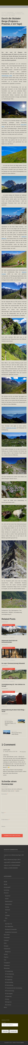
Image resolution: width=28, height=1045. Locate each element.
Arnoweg (7, 999)
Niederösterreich (8, 901)
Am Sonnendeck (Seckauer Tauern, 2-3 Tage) (10, 722)
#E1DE (5, 881)
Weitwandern (5, 15)
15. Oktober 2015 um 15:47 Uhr (10, 751)
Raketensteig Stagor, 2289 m (14, 859)
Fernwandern (7, 937)
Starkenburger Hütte (7, 75)
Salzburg (7, 907)
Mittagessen (8, 951)
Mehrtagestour (15, 610)
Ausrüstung (6, 890)
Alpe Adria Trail (8, 923)
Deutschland (6, 934)
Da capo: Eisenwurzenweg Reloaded (13, 663)
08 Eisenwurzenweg (7, 625)
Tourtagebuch (7, 962)
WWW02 (11, 612)
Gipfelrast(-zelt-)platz (11, 427)
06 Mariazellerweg (9, 985)
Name (3, 812)
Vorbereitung (6, 965)
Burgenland (7, 895)
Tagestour (6, 957)
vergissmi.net (10, 12)
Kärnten (7, 898)
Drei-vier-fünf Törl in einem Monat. (17, 733)
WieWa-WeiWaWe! (16, 862)
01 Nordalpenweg (9, 971)
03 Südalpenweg (8, 976)
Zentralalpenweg (18, 612)
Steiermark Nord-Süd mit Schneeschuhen (9, 641)
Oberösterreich (8, 904)
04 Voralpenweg (8, 979)
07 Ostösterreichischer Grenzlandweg (13, 988)
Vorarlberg (7, 915)
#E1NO (5, 884)
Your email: (4, 1022)
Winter (5, 1007)
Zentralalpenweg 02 (6, 614)
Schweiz (6, 954)
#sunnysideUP (7, 887)
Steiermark (7, 909)
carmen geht (6, 749)
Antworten (23, 751)
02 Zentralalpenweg (10, 13)
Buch (5, 920)
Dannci (22, 1042)
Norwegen (6, 946)
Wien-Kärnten (8, 1004)
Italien (5, 943)
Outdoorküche (7, 948)
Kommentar (5, 794)
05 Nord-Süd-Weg (7, 691)
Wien (6, 918)
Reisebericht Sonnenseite (11, 929)
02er (10, 610)
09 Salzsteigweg (8, 993)
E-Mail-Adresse (5, 819)
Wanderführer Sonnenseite (11, 932)
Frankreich (6, 940)
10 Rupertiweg (8, 996)
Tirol (23, 13)
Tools (5, 959)
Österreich (18, 13)
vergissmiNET (7, 862)
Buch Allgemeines (9, 926)
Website (3, 826)
